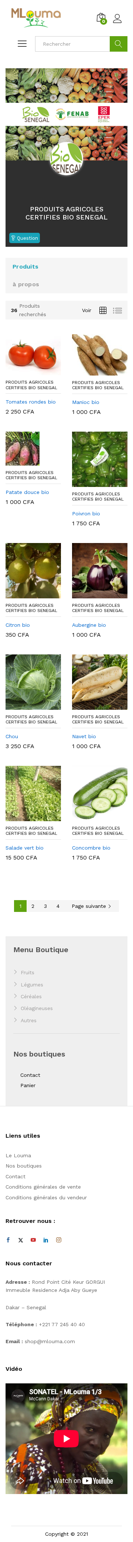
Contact (30, 1075)
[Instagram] (58, 1240)
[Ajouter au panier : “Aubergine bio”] (91, 594)
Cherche (118, 44)
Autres (29, 1020)
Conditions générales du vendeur (46, 1197)
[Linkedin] (46, 1240)
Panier (27, 1085)
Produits (25, 266)
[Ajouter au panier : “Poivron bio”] (91, 482)
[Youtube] (33, 1240)
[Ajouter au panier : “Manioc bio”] (91, 371)
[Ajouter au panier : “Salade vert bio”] (24, 816)
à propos (26, 284)
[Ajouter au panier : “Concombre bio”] (91, 816)
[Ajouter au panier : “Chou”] (24, 705)
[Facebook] (8, 1240)
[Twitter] (20, 1240)
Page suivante (90, 906)
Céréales (31, 996)
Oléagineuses (37, 1008)
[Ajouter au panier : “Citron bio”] (24, 594)
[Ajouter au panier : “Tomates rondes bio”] (24, 370)
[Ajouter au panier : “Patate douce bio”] (24, 461)
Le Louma (18, 1155)
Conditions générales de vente (43, 1187)
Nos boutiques (24, 1166)
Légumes (32, 985)
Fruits (27, 972)
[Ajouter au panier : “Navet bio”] (91, 705)
